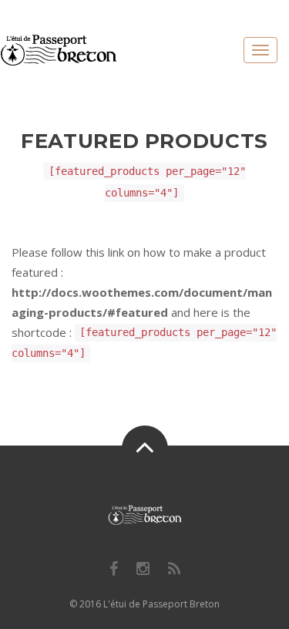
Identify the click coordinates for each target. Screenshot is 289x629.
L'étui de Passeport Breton (161, 603)
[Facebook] (113, 569)
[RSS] (174, 569)
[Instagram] (143, 569)
